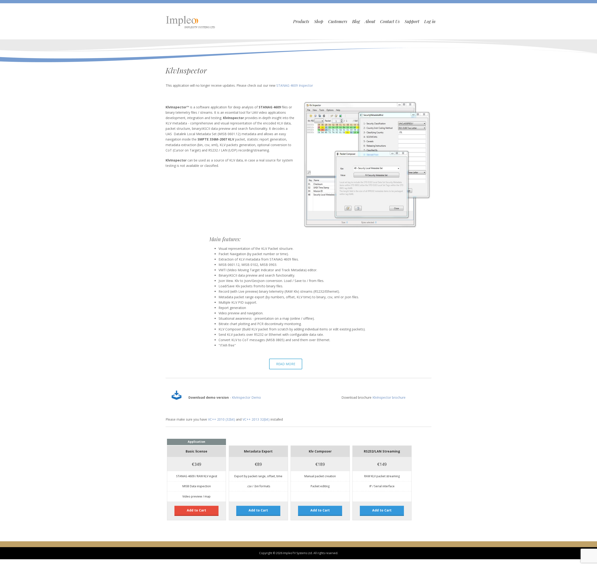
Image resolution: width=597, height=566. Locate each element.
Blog (356, 21)
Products (301, 21)
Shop (318, 21)
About (370, 21)
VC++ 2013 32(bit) (256, 475)
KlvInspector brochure (389, 454)
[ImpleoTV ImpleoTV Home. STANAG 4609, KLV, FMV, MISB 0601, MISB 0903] (191, 21)
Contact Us (390, 21)
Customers (337, 21)
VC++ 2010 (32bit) (221, 475)
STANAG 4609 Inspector (294, 85)
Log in (429, 21)
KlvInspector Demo (246, 454)
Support (412, 21)
